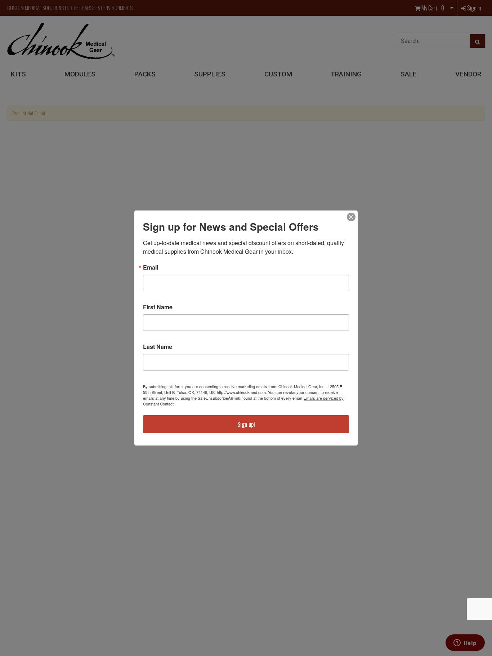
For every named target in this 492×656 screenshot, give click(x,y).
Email (150, 267)
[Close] (351, 217)
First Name (158, 307)
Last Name (157, 347)
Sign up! (246, 424)
